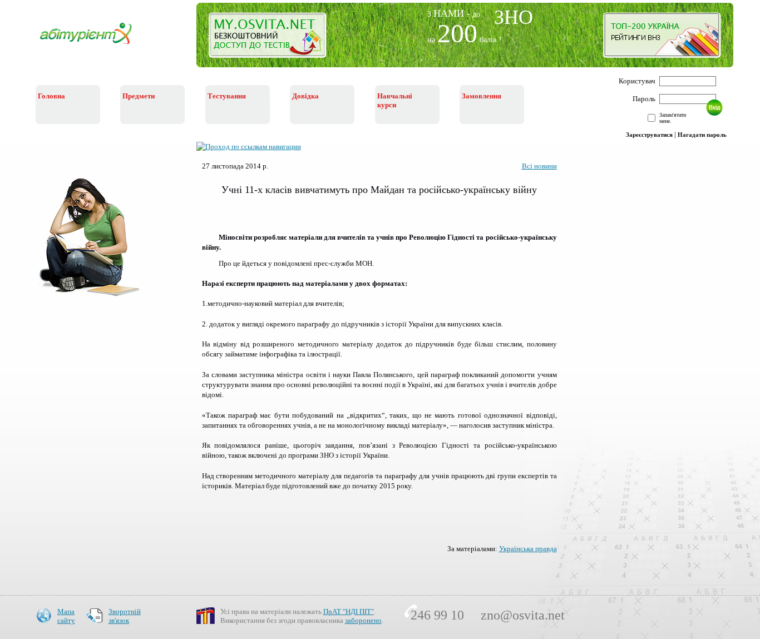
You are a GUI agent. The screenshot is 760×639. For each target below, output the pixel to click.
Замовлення (481, 96)
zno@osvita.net (523, 615)
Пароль (644, 99)
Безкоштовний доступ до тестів (274, 37)
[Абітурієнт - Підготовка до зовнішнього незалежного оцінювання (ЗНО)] (95, 45)
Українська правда (528, 548)
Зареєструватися (649, 134)
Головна (51, 96)
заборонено (363, 620)
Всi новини (539, 166)
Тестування (227, 96)
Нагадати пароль (702, 134)
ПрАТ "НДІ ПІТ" (348, 611)
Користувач (637, 81)
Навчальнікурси (394, 100)
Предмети (138, 96)
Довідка (305, 96)
